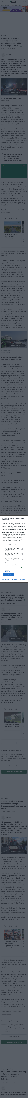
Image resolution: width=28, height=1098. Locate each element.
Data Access (14, 579)
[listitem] (14, 545)
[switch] (22, 549)
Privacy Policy (22, 579)
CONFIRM (8, 574)
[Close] (25, 518)
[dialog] (14, 549)
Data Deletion (5, 579)
